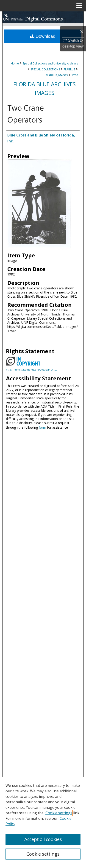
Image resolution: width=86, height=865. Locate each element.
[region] (43, 821)
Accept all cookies (43, 839)
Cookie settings (58, 812)
